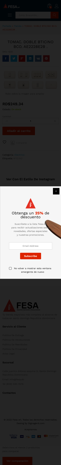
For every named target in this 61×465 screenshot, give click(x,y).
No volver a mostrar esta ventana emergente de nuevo (32, 270)
